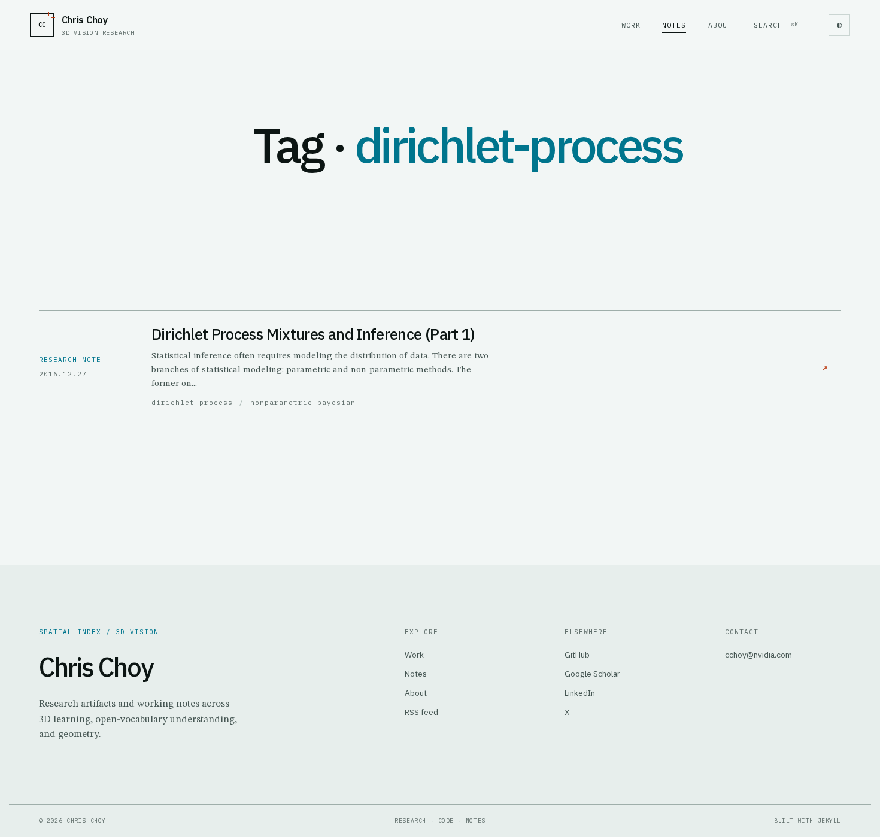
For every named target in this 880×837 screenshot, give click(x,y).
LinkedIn (580, 692)
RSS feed (421, 712)
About (720, 24)
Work (631, 24)
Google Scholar (592, 673)
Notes (674, 24)
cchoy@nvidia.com (758, 654)
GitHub (577, 654)
